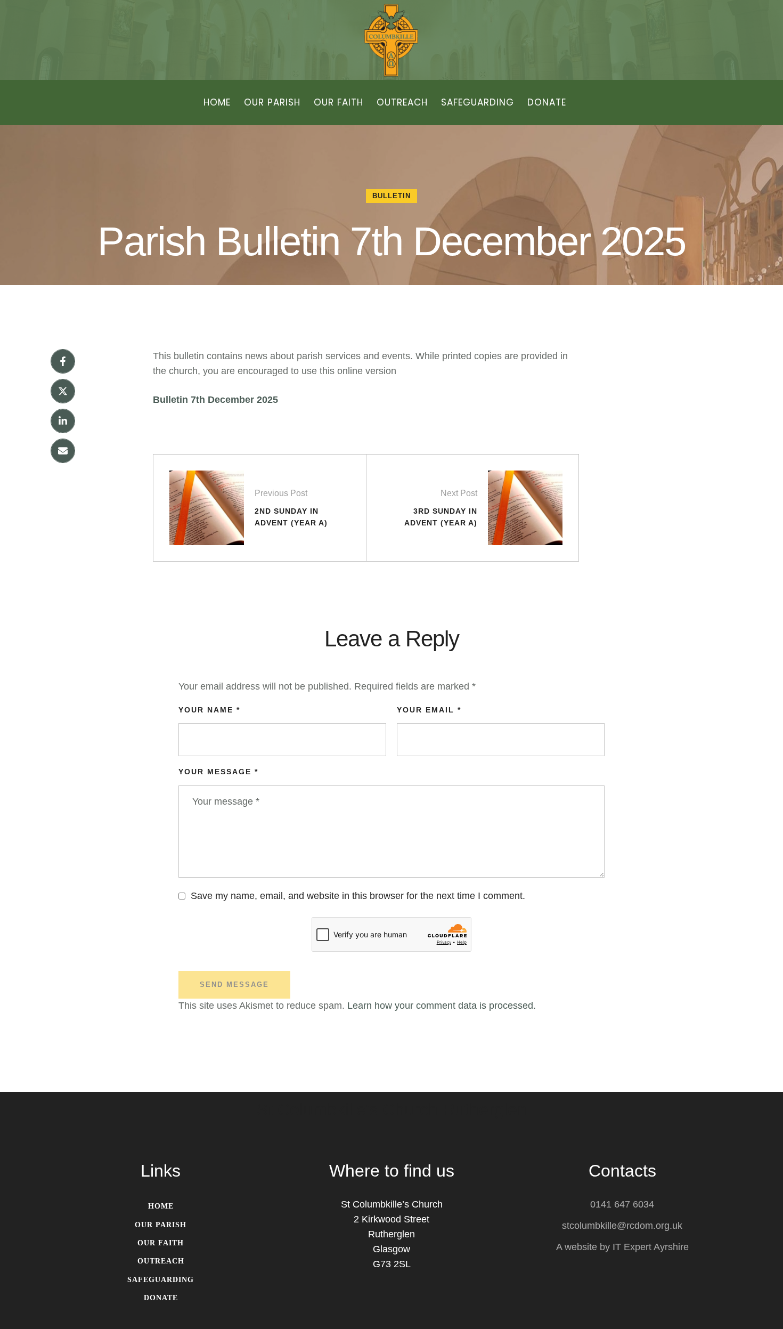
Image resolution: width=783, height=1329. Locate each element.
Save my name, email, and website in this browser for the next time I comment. (358, 895)
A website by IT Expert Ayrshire (622, 1247)
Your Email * (429, 710)
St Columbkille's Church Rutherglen (392, 1110)
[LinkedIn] (63, 421)
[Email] (63, 451)
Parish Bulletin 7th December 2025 (391, 241)
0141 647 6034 (622, 1204)
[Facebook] (63, 361)
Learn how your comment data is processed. (441, 1005)
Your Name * (209, 710)
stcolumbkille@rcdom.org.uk (622, 1225)
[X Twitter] (63, 391)
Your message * (218, 771)
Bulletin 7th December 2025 (215, 399)
